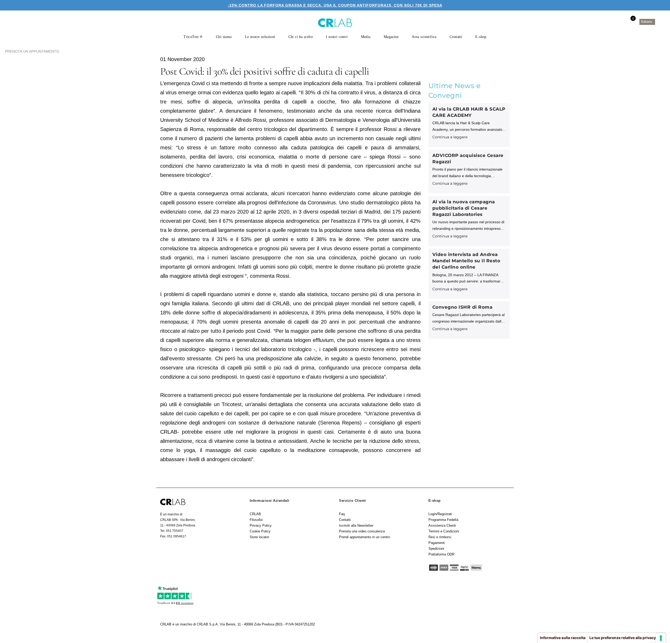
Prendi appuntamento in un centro (364, 537)
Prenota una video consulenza (362, 531)
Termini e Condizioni (443, 531)
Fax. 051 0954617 (173, 536)
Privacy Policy (261, 525)
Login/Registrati (440, 514)
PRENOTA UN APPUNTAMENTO (32, 51)
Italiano (647, 22)
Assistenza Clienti (442, 525)
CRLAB (255, 514)
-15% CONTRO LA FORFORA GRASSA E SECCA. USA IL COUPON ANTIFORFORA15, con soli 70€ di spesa (335, 5)
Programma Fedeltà (443, 520)
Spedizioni (436, 549)
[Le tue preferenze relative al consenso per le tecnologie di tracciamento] (661, 638)
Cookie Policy (260, 531)
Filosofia (256, 520)
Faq (342, 514)
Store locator (259, 537)
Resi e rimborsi (439, 537)
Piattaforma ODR (441, 554)
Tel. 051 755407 (171, 531)
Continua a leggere (449, 137)
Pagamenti (436, 543)
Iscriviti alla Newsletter (356, 525)
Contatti (345, 520)
